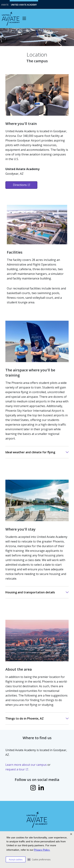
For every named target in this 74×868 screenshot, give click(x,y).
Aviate (4, 4)
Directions (20, 185)
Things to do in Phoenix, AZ (24, 718)
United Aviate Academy (24, 4)
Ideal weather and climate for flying (30, 452)
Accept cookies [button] (15, 859)
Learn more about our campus (26, 765)
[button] (39, 859)
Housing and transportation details (30, 592)
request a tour (15, 769)
